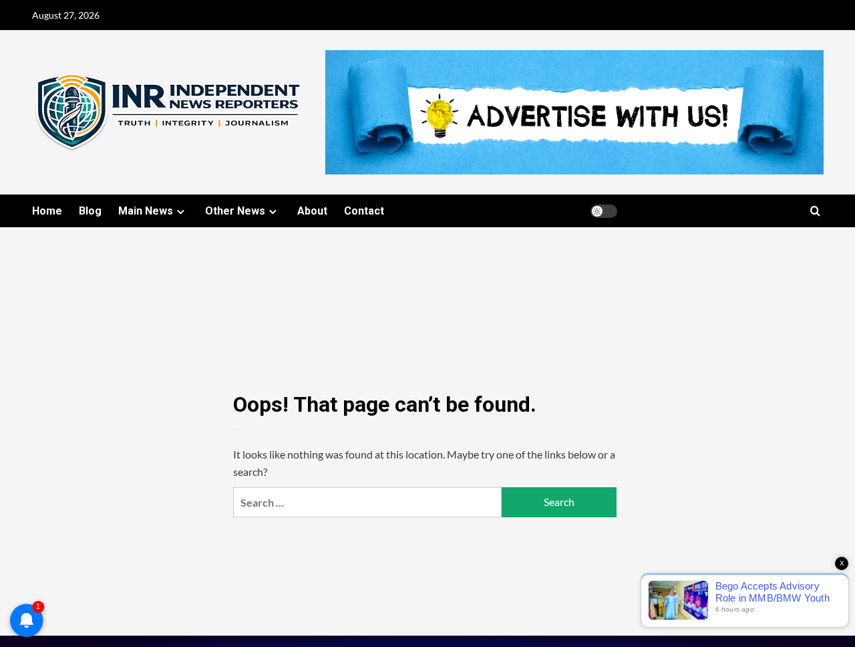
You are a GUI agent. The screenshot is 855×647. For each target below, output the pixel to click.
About (312, 211)
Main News (145, 211)
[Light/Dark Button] (603, 211)
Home (47, 211)
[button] (815, 211)
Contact (364, 211)
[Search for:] (367, 502)
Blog (90, 211)
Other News (235, 211)
